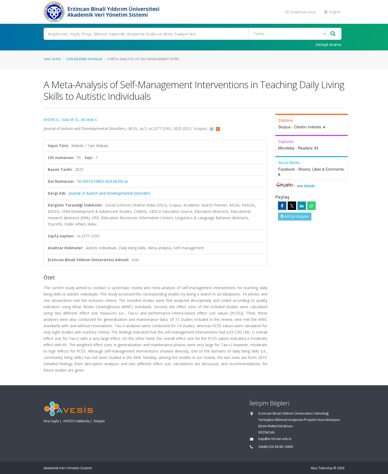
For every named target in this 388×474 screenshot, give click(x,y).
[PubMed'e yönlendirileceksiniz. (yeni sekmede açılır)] (212, 128)
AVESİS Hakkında (76, 421)
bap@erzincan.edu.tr (275, 439)
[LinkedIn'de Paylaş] (301, 205)
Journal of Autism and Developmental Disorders (109, 193)
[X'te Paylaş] (292, 205)
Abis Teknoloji (322, 468)
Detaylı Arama (328, 44)
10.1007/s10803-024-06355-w (102, 181)
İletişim (99, 421)
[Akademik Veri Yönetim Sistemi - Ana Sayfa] (55, 12)
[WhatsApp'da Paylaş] (311, 205)
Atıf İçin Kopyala (296, 216)
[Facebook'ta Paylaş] (282, 205)
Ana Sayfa (52, 59)
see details (306, 185)
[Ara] (333, 34)
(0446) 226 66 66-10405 (275, 446)
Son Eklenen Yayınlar (84, 59)
